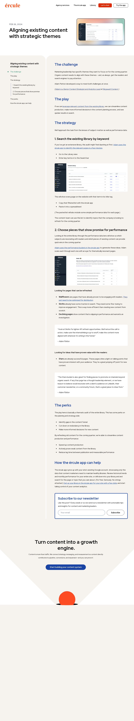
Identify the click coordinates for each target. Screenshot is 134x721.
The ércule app (80, 5)
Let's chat (105, 5)
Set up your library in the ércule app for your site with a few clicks (90, 483)
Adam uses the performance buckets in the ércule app (77, 247)
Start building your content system (66, 567)
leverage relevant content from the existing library (83, 106)
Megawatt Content (110, 89)
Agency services (62, 5)
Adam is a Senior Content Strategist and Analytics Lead (77, 89)
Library (93, 5)
